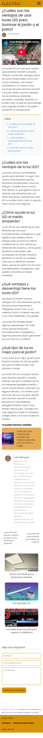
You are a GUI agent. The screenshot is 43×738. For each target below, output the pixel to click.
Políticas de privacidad (23, 723)
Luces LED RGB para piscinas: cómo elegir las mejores (32, 537)
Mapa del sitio (8, 729)
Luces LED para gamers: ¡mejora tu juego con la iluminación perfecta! (11, 538)
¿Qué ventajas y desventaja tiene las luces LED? (20, 140)
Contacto (6, 723)
